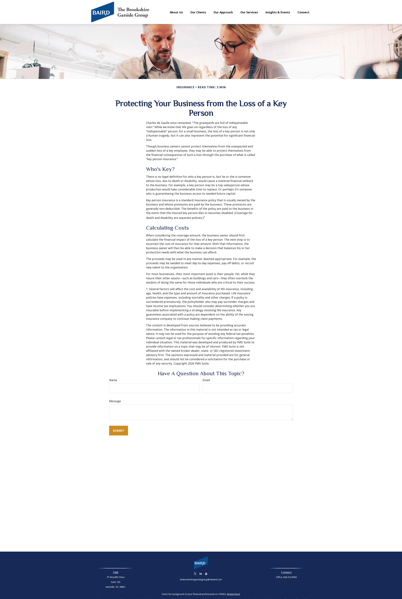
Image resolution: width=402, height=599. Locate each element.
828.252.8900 (290, 577)
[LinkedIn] (201, 574)
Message (115, 401)
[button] (176, 12)
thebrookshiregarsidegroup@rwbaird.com (201, 579)
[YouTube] (206, 574)
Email (206, 380)
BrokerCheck (233, 594)
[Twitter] (195, 574)
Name (113, 380)
